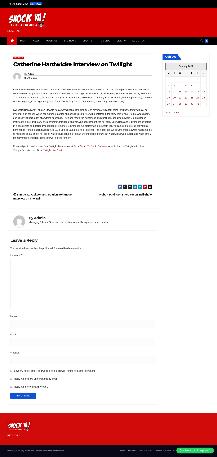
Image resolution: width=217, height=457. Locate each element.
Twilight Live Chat (52, 150)
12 (168, 91)
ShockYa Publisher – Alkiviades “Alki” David (173, 451)
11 (203, 85)
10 (197, 85)
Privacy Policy (145, 451)
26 (168, 103)
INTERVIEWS (18, 58)
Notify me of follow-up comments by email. (36, 379)
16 (192, 91)
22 (186, 97)
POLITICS (52, 40)
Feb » (176, 112)
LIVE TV (121, 40)
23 (192, 97)
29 (186, 103)
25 (203, 97)
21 (180, 97)
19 (168, 97)
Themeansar (58, 451)
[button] (201, 40)
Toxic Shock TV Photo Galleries (90, 146)
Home (122, 451)
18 (203, 91)
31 (197, 103)
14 (180, 91)
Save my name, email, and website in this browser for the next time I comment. (54, 371)
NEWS (36, 40)
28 (180, 103)
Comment (16, 255)
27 (174, 103)
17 (197, 91)
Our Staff (132, 451)
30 (192, 103)
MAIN (23, 40)
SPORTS (88, 40)
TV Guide (104, 40)
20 (174, 97)
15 (186, 91)
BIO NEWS (70, 40)
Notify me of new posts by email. (31, 387)
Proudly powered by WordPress (21, 451)
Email (14, 334)
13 (174, 91)
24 (197, 97)
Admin (31, 74)
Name (14, 316)
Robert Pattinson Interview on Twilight (124, 194)
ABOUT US (138, 40)
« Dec (168, 112)
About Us (78, 222)
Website (14, 352)
